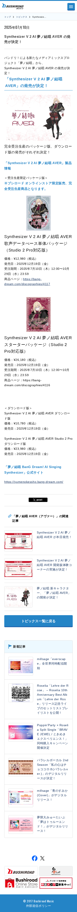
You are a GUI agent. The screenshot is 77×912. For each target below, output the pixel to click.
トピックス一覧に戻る (38, 621)
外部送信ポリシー (38, 905)
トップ (7, 17)
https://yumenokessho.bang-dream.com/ (33, 481)
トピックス (21, 17)
